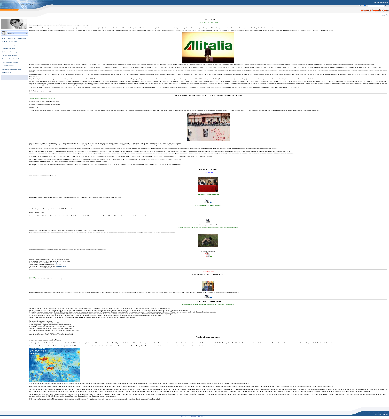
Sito (366, 5)
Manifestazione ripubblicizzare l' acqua (11, 69)
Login (386, 14)
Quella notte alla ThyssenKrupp (10, 52)
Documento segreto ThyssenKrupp (10, 55)
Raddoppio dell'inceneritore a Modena (11, 58)
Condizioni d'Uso (367, 413)
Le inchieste (385, 15)
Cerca (386, 5)
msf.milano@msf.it (61, 266)
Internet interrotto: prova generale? (10, 45)
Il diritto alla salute (6, 72)
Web (361, 5)
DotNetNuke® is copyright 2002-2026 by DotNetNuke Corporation (194, 416)
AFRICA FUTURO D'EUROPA (9, 41)
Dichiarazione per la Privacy (380, 413)
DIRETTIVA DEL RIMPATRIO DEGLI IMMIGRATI (14, 38)
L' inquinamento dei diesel (8, 48)
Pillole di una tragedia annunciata (10, 62)
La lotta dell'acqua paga (8, 65)
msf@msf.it (57, 263)
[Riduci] (26, 33)
